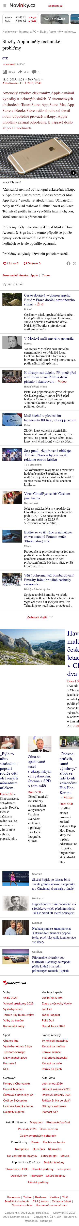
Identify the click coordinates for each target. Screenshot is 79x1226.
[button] (39, 156)
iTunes (46, 275)
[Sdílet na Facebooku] (68, 263)
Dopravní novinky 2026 (56, 1094)
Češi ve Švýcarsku (15, 1100)
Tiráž (65, 1197)
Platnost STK (50, 1111)
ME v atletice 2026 (15, 1057)
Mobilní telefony (54, 1162)
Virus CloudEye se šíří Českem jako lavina (47, 495)
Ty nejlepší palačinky (55, 1040)
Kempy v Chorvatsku (16, 1083)
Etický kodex (41, 1201)
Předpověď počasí (58, 1122)
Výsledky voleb (12, 1009)
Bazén (35, 1142)
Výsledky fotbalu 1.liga (17, 1046)
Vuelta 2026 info (52, 997)
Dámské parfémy (42, 1169)
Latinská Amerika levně (18, 1106)
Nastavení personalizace (51, 1205)
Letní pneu (63, 1169)
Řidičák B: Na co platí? (56, 1100)
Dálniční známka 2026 (56, 1089)
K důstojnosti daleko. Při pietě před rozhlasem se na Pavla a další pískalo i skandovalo (50, 377)
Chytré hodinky (55, 1175)
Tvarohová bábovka (54, 1057)
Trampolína (22, 1149)
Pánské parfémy (38, 1182)
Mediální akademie (17, 1201)
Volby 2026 (10, 997)
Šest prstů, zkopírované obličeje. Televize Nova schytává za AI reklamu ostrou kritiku (48, 455)
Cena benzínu (49, 1129)
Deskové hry (19, 1175)
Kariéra (54, 1197)
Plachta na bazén (54, 1142)
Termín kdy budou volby (18, 1014)
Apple (34, 275)
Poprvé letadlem (13, 1089)
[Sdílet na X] (75, 263)
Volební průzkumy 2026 (18, 1003)
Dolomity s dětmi (14, 1111)
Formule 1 (9, 1063)
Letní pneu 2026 (52, 1083)
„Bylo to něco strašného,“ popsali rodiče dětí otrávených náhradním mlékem (9, 770)
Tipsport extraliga (14, 1052)
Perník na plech (52, 1069)
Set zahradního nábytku (22, 1155)
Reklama (40, 1197)
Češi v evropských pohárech (38, 1135)
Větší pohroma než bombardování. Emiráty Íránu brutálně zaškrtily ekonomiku (49, 579)
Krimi (27, 425)
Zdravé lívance (51, 1052)
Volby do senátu (13, 1020)
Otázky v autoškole (54, 1106)
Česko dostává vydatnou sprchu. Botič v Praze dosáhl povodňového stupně (49, 299)
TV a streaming (33, 464)
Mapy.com (36, 1122)
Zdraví (27, 546)
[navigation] (5, 5)
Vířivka (64, 1155)
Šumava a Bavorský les (18, 1094)
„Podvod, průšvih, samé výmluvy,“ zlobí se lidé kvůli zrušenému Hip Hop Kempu (68, 773)
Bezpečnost (31, 503)
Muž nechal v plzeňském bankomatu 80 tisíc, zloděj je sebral (50, 417)
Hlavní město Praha (35, 386)
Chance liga (10, 1040)
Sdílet (26, 72)
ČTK (5, 58)
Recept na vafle (52, 1063)
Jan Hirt (47, 1009)
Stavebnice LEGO (16, 1169)
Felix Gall (48, 1020)
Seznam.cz (55, 5)
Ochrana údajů (61, 1201)
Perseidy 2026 (27, 1129)
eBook (11, 72)
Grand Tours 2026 (53, 1026)
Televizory (36, 1175)
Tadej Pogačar (51, 1014)
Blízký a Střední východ (37, 589)
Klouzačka (54, 1149)
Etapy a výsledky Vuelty (57, 1003)
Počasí (28, 309)
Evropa (28, 343)
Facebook (13, 1197)
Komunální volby (14, 1026)
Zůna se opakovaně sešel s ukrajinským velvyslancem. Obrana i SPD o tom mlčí (39, 771)
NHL (6, 1069)
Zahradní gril (49, 1155)
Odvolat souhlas (22, 1205)
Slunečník (38, 1149)
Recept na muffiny (53, 1046)
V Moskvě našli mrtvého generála (49, 338)
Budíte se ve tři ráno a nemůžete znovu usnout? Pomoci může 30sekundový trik (48, 536)
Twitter (27, 1197)
